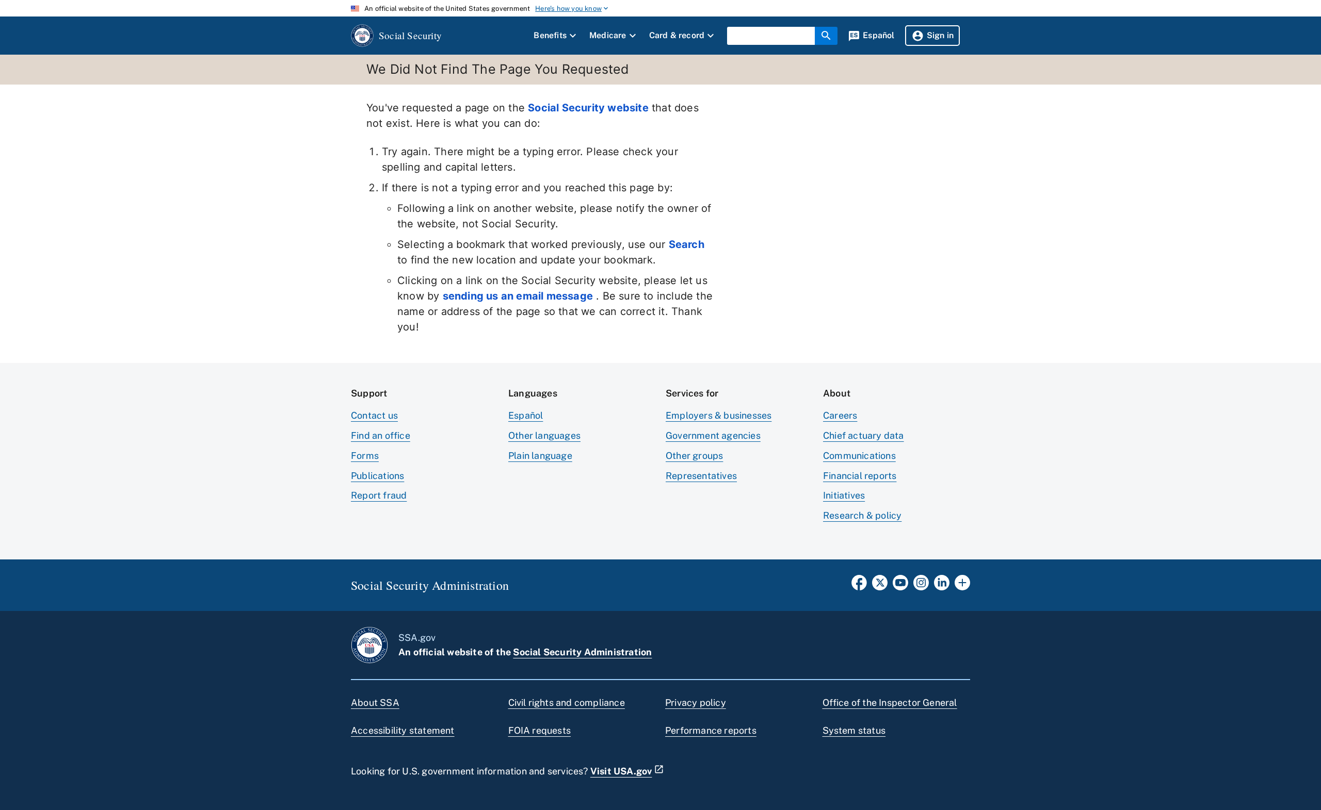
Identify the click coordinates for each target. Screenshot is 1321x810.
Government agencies (713, 435)
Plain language (540, 455)
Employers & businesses (718, 415)
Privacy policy (695, 702)
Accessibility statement (403, 730)
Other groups (694, 455)
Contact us (374, 415)
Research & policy (862, 515)
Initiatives (844, 495)
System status (854, 730)
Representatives (701, 475)
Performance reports (710, 730)
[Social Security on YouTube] (900, 585)
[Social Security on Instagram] (921, 585)
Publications (377, 475)
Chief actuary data (863, 435)
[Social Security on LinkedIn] (941, 585)
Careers (840, 415)
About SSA (375, 702)
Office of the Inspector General (890, 702)
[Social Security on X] (880, 585)
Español (525, 415)
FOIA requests (539, 730)
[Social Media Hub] (962, 585)
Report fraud (379, 495)
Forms (365, 455)
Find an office (380, 435)
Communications (859, 455)
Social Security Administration (582, 652)
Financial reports (859, 475)
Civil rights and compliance (566, 702)
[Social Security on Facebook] (859, 585)
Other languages (544, 435)
